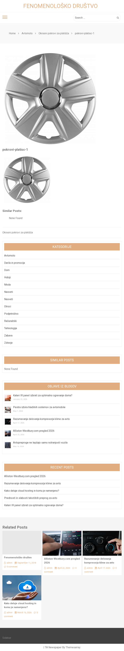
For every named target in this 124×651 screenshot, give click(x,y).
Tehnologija (10, 328)
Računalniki (10, 321)
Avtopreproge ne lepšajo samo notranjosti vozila (40, 442)
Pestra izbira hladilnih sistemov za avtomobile (39, 407)
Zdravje (8, 342)
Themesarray (73, 647)
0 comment (12, 566)
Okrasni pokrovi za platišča (17, 232)
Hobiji (7, 277)
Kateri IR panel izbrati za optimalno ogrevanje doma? (42, 395)
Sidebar (6, 637)
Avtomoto (9, 255)
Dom (7, 270)
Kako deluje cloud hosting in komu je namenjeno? (31, 490)
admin (9, 563)
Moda (7, 284)
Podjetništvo (11, 313)
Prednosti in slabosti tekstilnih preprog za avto (30, 498)
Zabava (8, 335)
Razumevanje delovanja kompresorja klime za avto (41, 419)
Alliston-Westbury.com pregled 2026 (33, 430)
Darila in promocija (14, 262)
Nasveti (8, 291)
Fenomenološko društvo (60, 6)
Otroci (7, 306)
